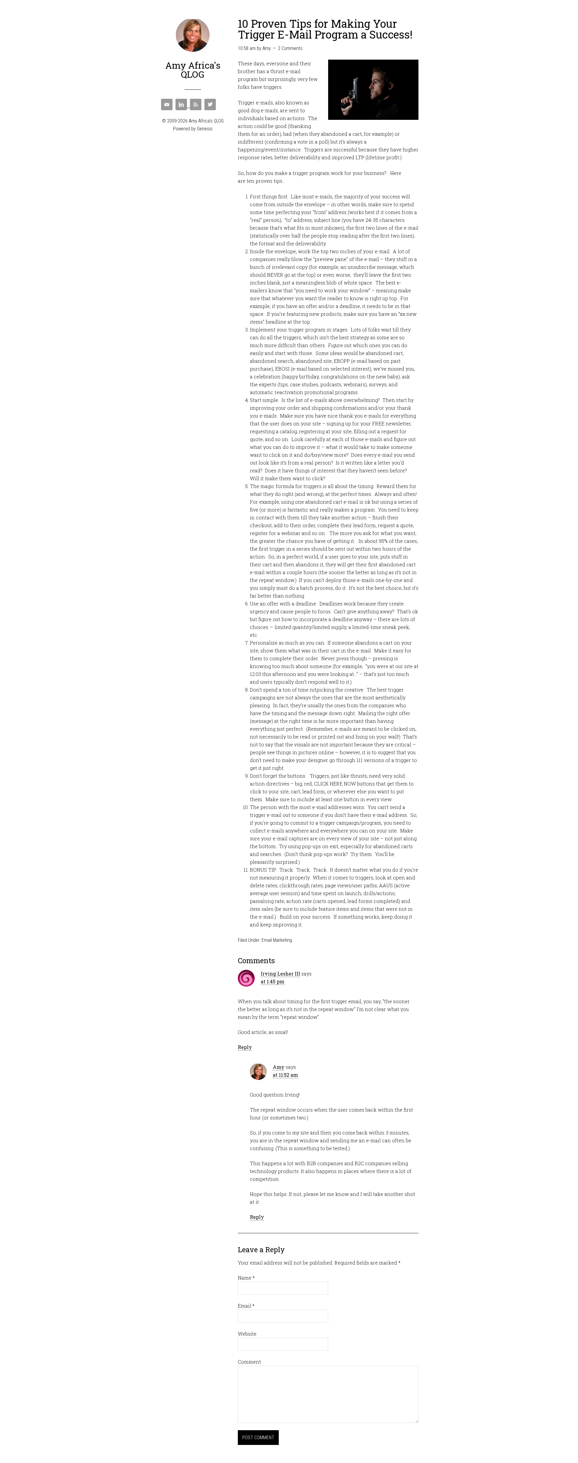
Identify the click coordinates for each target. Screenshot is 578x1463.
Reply (245, 1047)
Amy (278, 1067)
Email (246, 1306)
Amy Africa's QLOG (192, 69)
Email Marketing (277, 940)
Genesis (205, 129)
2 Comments (290, 48)
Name (246, 1278)
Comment (249, 1362)
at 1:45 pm (272, 981)
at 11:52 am (285, 1075)
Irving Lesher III (280, 973)
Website (247, 1334)
